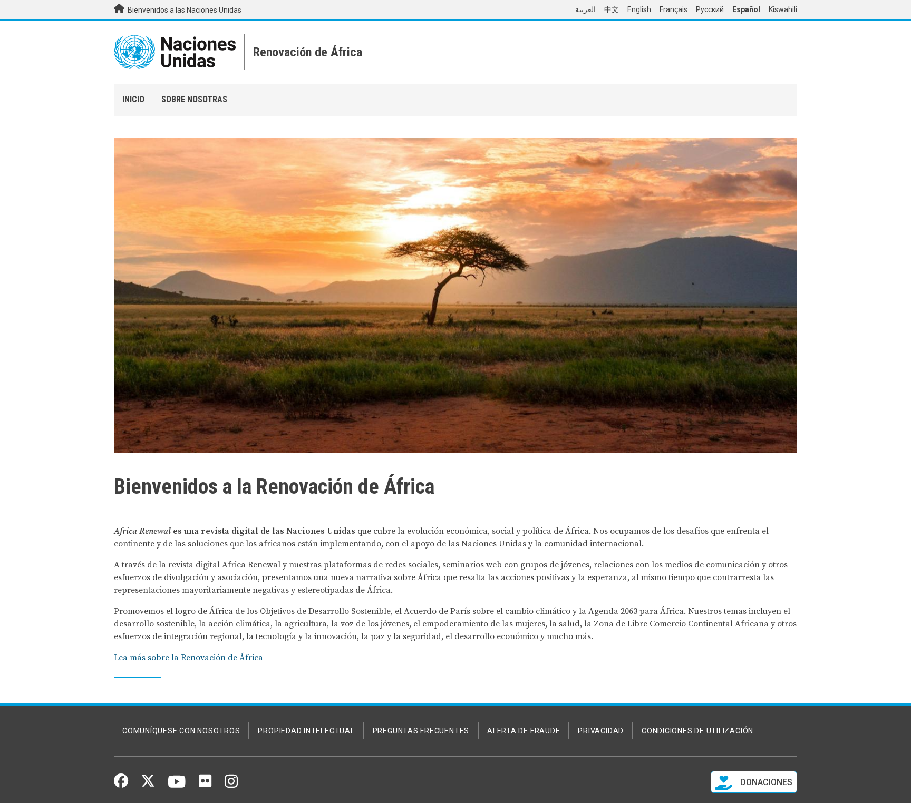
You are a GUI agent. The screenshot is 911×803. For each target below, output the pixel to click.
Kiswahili (783, 9)
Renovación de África (307, 52)
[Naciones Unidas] (175, 52)
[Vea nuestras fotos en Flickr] (205, 784)
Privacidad (601, 731)
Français (673, 9)
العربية (585, 9)
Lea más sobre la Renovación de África (188, 657)
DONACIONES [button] (765, 782)
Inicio (133, 99)
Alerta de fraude (523, 731)
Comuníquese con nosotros (181, 731)
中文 (611, 9)
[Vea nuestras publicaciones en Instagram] (231, 785)
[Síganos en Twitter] (148, 784)
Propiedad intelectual (306, 731)
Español (746, 9)
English (639, 9)
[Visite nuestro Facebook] (121, 784)
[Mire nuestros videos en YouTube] (177, 786)
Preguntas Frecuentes (421, 731)
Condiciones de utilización (697, 731)
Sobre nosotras (194, 99)
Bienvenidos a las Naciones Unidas (183, 10)
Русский (710, 9)
